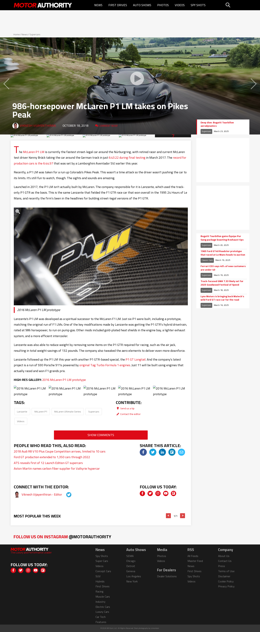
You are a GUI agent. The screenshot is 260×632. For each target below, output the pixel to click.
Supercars (35, 34)
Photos (163, 5)
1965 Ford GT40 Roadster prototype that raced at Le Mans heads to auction (223, 253)
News (98, 5)
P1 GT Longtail (136, 359)
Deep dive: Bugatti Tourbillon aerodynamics (217, 124)
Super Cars (102, 561)
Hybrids (100, 581)
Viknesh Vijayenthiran (38, 125)
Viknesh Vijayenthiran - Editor (42, 494)
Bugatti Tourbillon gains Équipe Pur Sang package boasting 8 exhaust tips (222, 238)
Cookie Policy (226, 581)
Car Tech (101, 616)
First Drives (117, 5)
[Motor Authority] (43, 5)
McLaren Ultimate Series (67, 411)
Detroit (130, 566)
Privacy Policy (226, 586)
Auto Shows (142, 5)
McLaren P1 (40, 411)
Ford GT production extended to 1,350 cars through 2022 (52, 457)
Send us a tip (127, 408)
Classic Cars (207, 260)
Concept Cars (103, 571)
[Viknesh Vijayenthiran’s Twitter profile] (65, 494)
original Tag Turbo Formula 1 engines (104, 365)
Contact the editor (130, 414)
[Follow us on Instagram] (158, 493)
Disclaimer (224, 576)
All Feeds (192, 556)
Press (221, 566)
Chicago (130, 561)
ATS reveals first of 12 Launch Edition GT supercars (48, 463)
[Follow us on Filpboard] (173, 493)
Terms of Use (226, 571)
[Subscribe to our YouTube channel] (165, 493)
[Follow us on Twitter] (150, 493)
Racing (99, 591)
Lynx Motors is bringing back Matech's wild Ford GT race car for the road (222, 298)
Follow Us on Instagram (62, 536)
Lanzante (22, 411)
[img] (143, 452)
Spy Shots (198, 5)
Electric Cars (103, 606)
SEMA (130, 556)
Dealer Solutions (167, 576)
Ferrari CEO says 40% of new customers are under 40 (223, 268)
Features (101, 622)
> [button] (183, 515)
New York (132, 581)
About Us (223, 556)
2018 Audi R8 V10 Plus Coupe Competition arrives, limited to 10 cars (59, 451)
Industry (100, 601)
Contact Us (225, 561)
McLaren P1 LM (33, 152)
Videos (180, 5)
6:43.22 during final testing (127, 157)
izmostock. (155, 628)
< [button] (168, 515)
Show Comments (101, 435)
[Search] (236, 5)
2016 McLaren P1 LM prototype (64, 380)
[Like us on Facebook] (142, 493)
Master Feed (195, 561)
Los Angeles (133, 576)
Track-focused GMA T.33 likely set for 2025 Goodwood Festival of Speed (222, 283)
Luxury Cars (102, 611)
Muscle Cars (103, 596)
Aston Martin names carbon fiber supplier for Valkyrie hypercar (57, 468)
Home (16, 34)
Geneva (130, 571)
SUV (98, 576)
